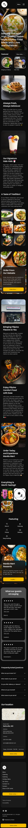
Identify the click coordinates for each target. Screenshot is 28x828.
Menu (19, 4)
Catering (5, 774)
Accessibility (5, 802)
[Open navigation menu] (23, 4)
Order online (13, 754)
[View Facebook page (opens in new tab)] (3, 811)
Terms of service (6, 800)
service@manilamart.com (9, 743)
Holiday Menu (6, 779)
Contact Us (5, 784)
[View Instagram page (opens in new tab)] (6, 811)
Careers (4, 786)
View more (6, 611)
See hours (21, 749)
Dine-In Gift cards (7, 788)
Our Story (5, 781)
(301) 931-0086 (7, 740)
